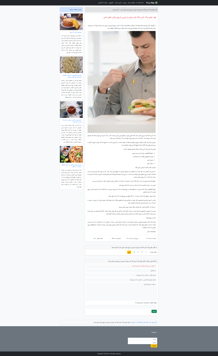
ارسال (154, 311)
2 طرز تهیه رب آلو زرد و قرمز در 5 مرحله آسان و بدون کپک (72, 121)
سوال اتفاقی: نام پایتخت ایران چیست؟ (146, 303)
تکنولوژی (111, 3)
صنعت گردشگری (102, 3)
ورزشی (124, 3)
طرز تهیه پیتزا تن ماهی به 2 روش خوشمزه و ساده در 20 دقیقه (71, 166)
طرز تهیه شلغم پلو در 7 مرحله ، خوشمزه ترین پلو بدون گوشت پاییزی (72, 76)
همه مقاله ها (140, 3)
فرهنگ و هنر (131, 3)
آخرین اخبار (118, 3)
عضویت (154, 346)
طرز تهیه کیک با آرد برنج (75, 32)
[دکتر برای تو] (152, 3)
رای (129, 252)
